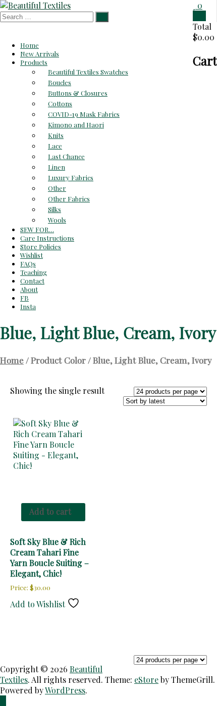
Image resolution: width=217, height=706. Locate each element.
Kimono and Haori (76, 124)
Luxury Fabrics (70, 177)
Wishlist (31, 255)
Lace (55, 146)
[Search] (101, 17)
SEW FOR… (37, 229)
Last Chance (66, 156)
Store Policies (40, 246)
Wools (57, 220)
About (29, 289)
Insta (28, 306)
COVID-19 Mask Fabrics (84, 114)
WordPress (65, 690)
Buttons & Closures (77, 93)
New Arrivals (39, 53)
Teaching (33, 272)
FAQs (28, 263)
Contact (32, 280)
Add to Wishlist (38, 604)
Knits (56, 135)
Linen (56, 167)
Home (29, 45)
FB (24, 298)
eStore (146, 679)
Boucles (59, 82)
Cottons (60, 103)
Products (33, 62)
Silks (54, 209)
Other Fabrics (69, 198)
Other (57, 188)
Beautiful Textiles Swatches (88, 71)
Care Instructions (47, 238)
